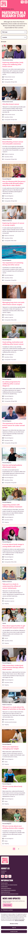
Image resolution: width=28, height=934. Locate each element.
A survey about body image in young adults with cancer (13, 545)
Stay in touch (7, 905)
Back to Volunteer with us (8, 9)
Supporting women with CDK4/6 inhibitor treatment (12, 506)
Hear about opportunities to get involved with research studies (13, 627)
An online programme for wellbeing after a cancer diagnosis (11, 384)
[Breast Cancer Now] (14, 860)
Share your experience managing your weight (10, 748)
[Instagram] (9, 876)
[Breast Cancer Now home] (4, 4)
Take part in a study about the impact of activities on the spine (13, 708)
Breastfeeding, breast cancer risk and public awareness (12, 143)
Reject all (14, 927)
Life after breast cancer (10, 104)
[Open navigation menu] (25, 2)
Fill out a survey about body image (12, 787)
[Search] (22, 2)
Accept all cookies (14, 931)
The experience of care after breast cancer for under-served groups (13, 425)
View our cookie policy (19, 920)
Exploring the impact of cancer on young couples (13, 224)
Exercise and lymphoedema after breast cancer (12, 466)
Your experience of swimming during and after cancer (12, 264)
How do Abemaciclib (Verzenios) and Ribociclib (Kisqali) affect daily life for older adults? (13, 183)
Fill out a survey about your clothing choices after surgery (13, 827)
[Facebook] (6, 876)
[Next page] (18, 848)
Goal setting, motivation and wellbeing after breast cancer (13, 343)
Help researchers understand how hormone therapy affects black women (13, 667)
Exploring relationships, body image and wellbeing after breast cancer (12, 64)
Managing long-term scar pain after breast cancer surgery (13, 303)
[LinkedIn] (2, 876)
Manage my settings (8, 909)
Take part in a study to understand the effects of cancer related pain (11, 586)
